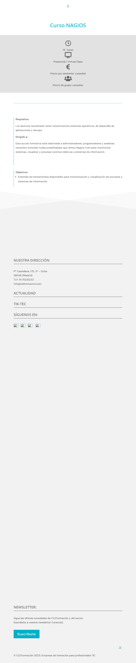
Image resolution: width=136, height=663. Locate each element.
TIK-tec (20, 303)
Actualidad (25, 293)
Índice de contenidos (60, 99)
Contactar (68, 243)
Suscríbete (26, 634)
